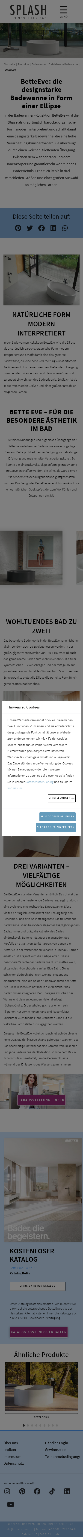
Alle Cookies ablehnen (58, 816)
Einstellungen (60, 797)
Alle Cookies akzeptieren (56, 827)
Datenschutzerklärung (39, 782)
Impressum (14, 788)
